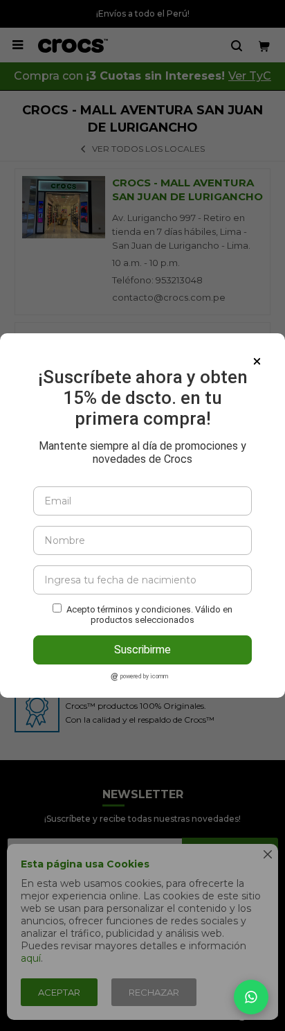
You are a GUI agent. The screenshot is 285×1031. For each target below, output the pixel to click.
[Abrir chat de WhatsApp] (251, 997)
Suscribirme (142, 649)
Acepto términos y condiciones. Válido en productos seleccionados (149, 614)
